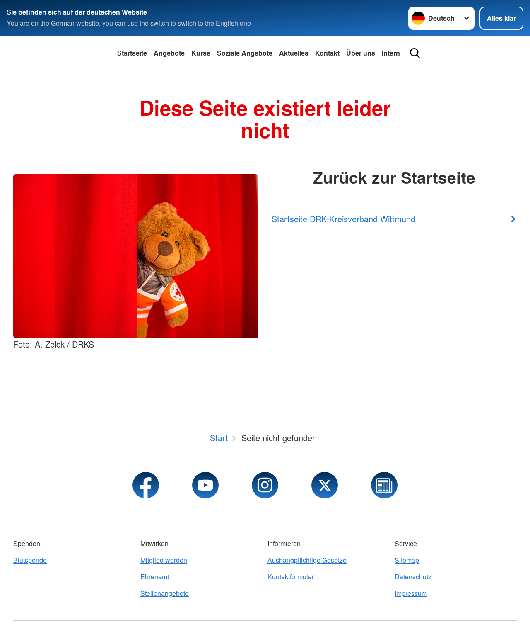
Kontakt (327, 53)
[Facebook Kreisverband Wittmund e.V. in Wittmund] (145, 485)
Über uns (360, 53)
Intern (391, 53)
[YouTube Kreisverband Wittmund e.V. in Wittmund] (205, 485)
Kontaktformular (290, 576)
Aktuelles (293, 53)
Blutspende (30, 560)
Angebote (169, 53)
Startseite (132, 53)
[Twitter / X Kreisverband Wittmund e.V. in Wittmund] (324, 485)
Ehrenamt (154, 576)
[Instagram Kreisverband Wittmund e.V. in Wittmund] (265, 485)
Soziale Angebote (244, 53)
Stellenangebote (164, 593)
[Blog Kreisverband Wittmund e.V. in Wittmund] (384, 485)
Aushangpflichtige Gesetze (307, 560)
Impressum (411, 593)
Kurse (200, 53)
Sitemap (407, 560)
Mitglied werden (163, 560)
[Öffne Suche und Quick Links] (415, 53)
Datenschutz (413, 576)
